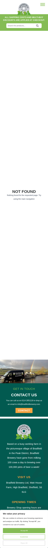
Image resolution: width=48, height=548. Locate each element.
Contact (24, 410)
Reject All (24, 543)
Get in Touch (24, 388)
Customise (24, 537)
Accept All (24, 531)
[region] (24, 529)
